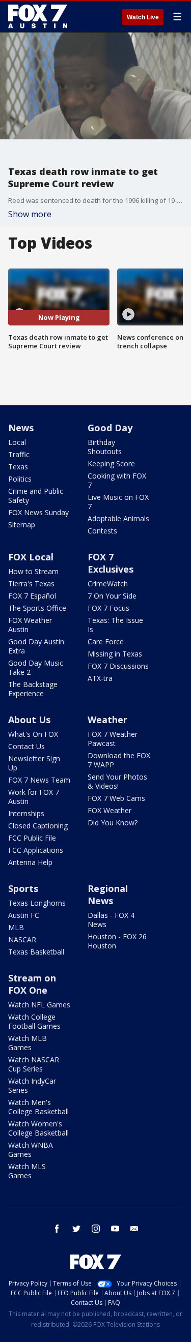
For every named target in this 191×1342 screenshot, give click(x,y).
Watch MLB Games (27, 1042)
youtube (115, 1228)
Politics (20, 479)
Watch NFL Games (39, 1004)
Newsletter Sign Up (34, 763)
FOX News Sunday (38, 512)
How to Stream (33, 571)
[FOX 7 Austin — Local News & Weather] (37, 16)
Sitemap (21, 524)
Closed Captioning (38, 825)
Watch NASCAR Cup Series (33, 1064)
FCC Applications (35, 850)
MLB (16, 927)
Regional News (108, 894)
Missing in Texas (115, 654)
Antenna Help (30, 862)
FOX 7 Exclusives (110, 563)
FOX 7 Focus (108, 608)
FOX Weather (109, 810)
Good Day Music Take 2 (35, 667)
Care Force (106, 641)
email (134, 1228)
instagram (96, 1228)
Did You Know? (113, 822)
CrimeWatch (108, 583)
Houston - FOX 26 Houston (117, 941)
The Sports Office (37, 608)
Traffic (19, 454)
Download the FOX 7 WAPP (119, 760)
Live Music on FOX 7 (118, 501)
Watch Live (143, 17)
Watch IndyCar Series (32, 1085)
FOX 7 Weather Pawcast (113, 738)
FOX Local (30, 557)
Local (17, 442)
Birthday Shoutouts (105, 446)
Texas (18, 466)
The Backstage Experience (33, 688)
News (21, 428)
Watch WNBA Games (30, 1149)
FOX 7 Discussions (118, 666)
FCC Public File (32, 838)
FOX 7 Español (32, 596)
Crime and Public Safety (35, 495)
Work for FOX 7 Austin (33, 796)
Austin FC (23, 915)
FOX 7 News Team (39, 780)
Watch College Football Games (34, 1021)
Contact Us (26, 746)
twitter (76, 1228)
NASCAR (22, 939)
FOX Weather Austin (30, 624)
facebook (57, 1228)
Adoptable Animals (118, 518)
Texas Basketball (36, 952)
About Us (29, 719)
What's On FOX (33, 734)
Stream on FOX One (32, 984)
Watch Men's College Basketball (38, 1106)
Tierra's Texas (31, 583)
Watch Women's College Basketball (38, 1128)
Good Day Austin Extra (36, 646)
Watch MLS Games (27, 1170)
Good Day (110, 428)
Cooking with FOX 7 (117, 480)
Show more (29, 214)
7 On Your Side (112, 596)
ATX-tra (100, 678)
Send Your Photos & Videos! (117, 781)
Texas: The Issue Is (115, 624)
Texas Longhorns (37, 903)
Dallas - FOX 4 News (111, 919)
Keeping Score (111, 463)
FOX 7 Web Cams (116, 798)
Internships (26, 813)
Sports (23, 888)
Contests (102, 530)
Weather (107, 719)
